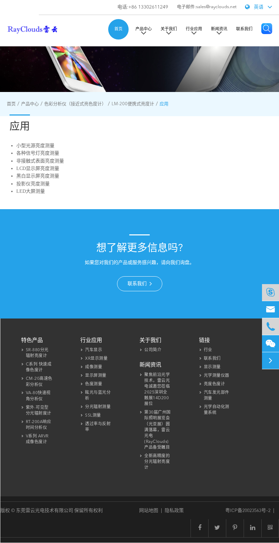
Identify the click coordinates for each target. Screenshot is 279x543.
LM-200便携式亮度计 (133, 104)
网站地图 (148, 510)
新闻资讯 (219, 29)
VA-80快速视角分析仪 (38, 396)
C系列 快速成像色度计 (39, 367)
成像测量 (93, 367)
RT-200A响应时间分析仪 (38, 425)
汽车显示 (93, 350)
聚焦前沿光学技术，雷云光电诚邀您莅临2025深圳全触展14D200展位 (157, 389)
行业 (208, 350)
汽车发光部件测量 (216, 396)
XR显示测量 (96, 359)
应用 (164, 104)
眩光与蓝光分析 (98, 396)
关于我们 (169, 29)
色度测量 (93, 384)
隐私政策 (174, 510)
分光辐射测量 (98, 407)
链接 (204, 340)
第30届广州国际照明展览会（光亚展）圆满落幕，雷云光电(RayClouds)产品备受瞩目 (157, 430)
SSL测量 (93, 416)
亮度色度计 (214, 384)
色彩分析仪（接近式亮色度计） (75, 104)
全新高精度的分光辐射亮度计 (157, 462)
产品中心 (143, 29)
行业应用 (194, 29)
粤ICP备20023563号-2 (247, 510)
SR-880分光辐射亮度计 (37, 353)
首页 (118, 29)
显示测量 (212, 367)
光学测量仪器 (216, 376)
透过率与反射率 (98, 427)
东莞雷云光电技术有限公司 (45, 510)
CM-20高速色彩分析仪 (39, 382)
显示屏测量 (95, 376)
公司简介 (152, 350)
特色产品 (32, 340)
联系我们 (244, 29)
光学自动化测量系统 (216, 410)
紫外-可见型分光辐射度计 (38, 411)
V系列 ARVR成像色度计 (37, 439)
